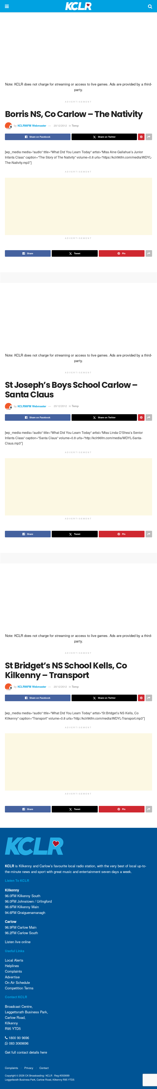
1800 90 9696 (18, 1037)
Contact (44, 1068)
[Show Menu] (7, 6)
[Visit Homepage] (78, 6)
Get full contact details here (26, 1052)
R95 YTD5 (13, 1028)
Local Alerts (14, 960)
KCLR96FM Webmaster (32, 125)
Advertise (12, 976)
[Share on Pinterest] (141, 137)
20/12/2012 (60, 125)
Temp (75, 125)
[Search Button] (150, 6)
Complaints (13, 971)
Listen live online (17, 941)
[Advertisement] (78, 47)
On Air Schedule (17, 982)
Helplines (12, 965)
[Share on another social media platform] (149, 137)
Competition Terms (19, 987)
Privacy (28, 1068)
